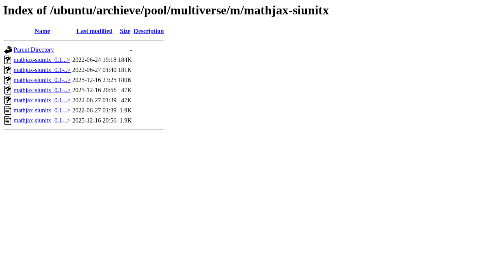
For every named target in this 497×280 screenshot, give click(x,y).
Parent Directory (34, 49)
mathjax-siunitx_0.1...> (42, 59)
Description (149, 31)
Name (42, 31)
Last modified (94, 31)
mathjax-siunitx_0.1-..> (42, 69)
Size (125, 31)
